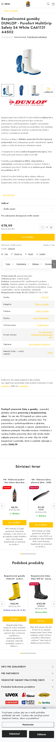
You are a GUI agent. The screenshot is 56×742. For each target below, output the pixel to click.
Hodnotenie (21, 264)
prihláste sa (5, 386)
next (54, 506)
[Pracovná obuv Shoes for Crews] (28, 702)
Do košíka (28, 237)
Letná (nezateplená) (41, 318)
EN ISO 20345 (28, 292)
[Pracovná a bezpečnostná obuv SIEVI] (28, 694)
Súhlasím (41, 734)
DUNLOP (11, 248)
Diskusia (35, 264)
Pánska (38, 311)
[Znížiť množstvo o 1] (42, 227)
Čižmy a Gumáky (42, 304)
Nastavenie (28, 724)
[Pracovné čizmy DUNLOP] (11, 702)
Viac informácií (9, 195)
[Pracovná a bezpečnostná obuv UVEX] (11, 694)
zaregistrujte (23, 386)
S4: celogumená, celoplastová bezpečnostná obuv (42, 335)
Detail (14, 619)
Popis (8, 264)
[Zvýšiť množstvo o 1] (51, 227)
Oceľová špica (43, 325)
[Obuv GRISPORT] (44, 694)
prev (2, 506)
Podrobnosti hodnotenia (37, 37)
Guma (50, 352)
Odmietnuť (14, 733)
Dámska (45, 311)
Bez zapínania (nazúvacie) (39, 344)
